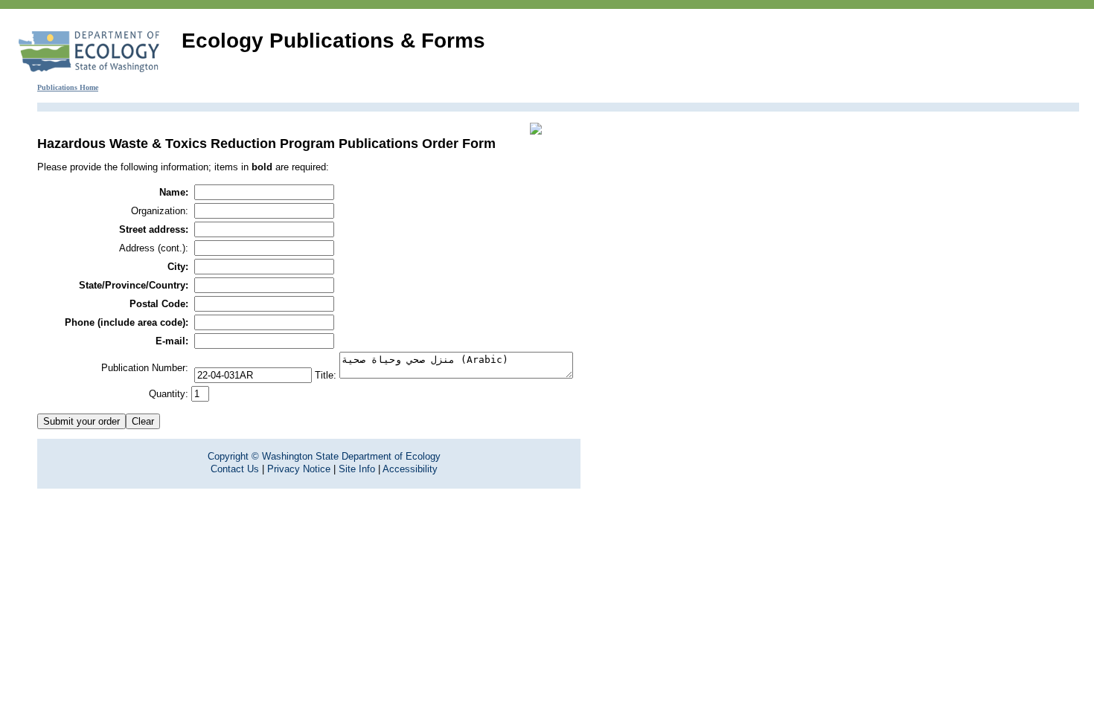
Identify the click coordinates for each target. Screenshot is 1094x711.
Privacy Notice (298, 468)
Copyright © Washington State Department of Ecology (324, 456)
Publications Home (67, 87)
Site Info (357, 468)
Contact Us (235, 468)
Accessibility (410, 468)
